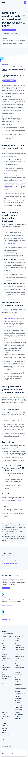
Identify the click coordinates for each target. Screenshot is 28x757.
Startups (17, 640)
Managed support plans (7, 743)
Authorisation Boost (6, 642)
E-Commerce (18, 645)
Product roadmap (19, 714)
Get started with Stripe (8, 29)
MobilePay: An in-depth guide (11, 560)
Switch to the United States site (9, 753)
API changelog (18, 704)
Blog (3, 718)
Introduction (5, 64)
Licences (4, 730)
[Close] (25, 750)
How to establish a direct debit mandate (11, 73)
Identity (4, 660)
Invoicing (4, 662)
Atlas (3, 640)
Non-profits (17, 676)
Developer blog (18, 709)
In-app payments (19, 652)
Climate (4, 649)
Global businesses (19, 651)
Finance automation (19, 649)
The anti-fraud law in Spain (10, 563)
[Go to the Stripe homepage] (3, 631)
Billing (3, 643)
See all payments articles (8, 555)
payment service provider (10, 318)
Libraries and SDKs (19, 705)
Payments (15, 6)
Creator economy (19, 663)
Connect (4, 651)
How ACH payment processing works (12, 561)
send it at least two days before (16, 367)
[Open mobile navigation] (25, 2)
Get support (5, 741)
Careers (17, 716)
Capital (3, 645)
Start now (5, 588)
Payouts (4, 672)
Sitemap (4, 732)
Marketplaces (18, 654)
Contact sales (14, 588)
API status (17, 702)
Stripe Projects (18, 707)
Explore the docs (6, 619)
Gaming (16, 665)
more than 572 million (7, 112)
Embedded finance (19, 647)
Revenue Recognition (7, 676)
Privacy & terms (5, 725)
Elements (4, 656)
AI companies (18, 662)
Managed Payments (6, 667)
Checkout (4, 647)
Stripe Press (18, 720)
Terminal (4, 682)
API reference (18, 700)
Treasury (4, 683)
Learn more (5, 46)
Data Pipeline (5, 654)
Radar (3, 674)
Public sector (18, 679)
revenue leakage (11, 288)
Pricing (3, 638)
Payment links (5, 669)
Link (3, 665)
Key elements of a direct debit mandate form (13, 67)
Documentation (18, 698)
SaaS (16, 660)
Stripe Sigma (5, 678)
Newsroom (17, 718)
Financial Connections (7, 658)
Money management (19, 656)
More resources (6, 6)
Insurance (17, 670)
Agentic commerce (19, 642)
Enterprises (17, 638)
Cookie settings (5, 734)
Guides (3, 714)
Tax (3, 680)
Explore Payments (6, 605)
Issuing (3, 663)
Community (4, 720)
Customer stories (6, 716)
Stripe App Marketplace (20, 688)
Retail (16, 681)
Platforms (17, 658)
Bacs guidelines (18, 180)
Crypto (3, 652)
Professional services (20, 677)
